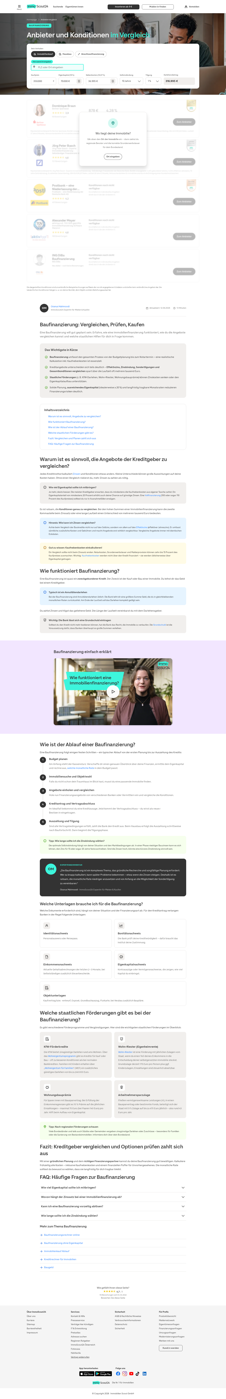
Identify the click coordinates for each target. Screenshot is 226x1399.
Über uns (31, 1316)
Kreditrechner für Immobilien (60, 1259)
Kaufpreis (35, 75)
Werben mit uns (166, 1340)
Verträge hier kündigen (82, 1324)
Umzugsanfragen (167, 1332)
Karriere (30, 1320)
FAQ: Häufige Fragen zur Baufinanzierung (71, 443)
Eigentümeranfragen (169, 1324)
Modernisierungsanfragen (171, 1336)
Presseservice (78, 1320)
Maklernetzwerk (166, 1320)
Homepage (32, 19)
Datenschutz (121, 1324)
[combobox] (57, 67)
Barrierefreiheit (34, 1328)
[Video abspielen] (113, 691)
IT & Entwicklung (79, 1328)
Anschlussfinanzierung (92, 54)
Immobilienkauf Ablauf (56, 1251)
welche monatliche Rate (80, 768)
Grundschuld (159, 625)
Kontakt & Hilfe (78, 1316)
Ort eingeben (113, 156)
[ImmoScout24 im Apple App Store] (87, 1375)
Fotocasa (75, 1349)
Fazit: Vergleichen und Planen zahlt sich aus (72, 438)
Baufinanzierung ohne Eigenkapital (63, 1243)
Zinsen (76, 473)
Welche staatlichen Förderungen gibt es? (71, 432)
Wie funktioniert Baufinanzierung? (67, 421)
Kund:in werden (171, 1348)
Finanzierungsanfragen (170, 1328)
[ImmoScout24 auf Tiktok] (138, 1375)
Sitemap (31, 1324)
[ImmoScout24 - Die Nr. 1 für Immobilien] (101, 1383)
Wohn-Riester (125, 1052)
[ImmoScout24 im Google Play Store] (103, 1375)
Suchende (58, 6)
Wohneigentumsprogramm (62, 1056)
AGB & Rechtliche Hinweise (128, 1316)
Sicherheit (120, 1328)
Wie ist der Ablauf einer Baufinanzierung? (71, 427)
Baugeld (49, 1267)
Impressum (32, 1332)
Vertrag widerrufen (80, 1357)
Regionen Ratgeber (80, 1340)
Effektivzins (141, 527)
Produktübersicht (167, 1316)
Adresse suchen (79, 1336)
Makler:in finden (157, 6)
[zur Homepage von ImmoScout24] (37, 7)
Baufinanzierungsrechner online (62, 1234)
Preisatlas (75, 1332)
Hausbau (67, 54)
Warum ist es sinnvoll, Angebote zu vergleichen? (74, 416)
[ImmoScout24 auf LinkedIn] (144, 1375)
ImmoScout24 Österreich (83, 1344)
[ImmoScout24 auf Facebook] (118, 1375)
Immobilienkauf (45, 54)
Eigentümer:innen (74, 6)
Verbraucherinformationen (128, 1320)
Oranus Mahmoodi (60, 306)
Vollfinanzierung (153, 495)
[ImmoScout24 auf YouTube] (131, 1375)
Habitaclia (76, 1353)
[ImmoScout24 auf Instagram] (125, 1375)
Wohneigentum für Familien (59, 1068)
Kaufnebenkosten (90, 555)
